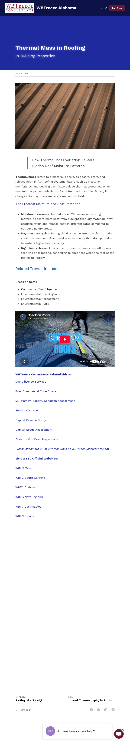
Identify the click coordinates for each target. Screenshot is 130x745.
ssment (69, 400)
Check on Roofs (26, 281)
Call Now (117, 8)
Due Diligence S (26, 381)
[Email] (113, 709)
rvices (42, 381)
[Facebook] (91, 709)
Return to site (25, 710)
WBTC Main (23, 468)
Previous (22, 697)
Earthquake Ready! (28, 700)
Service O (21, 410)
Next (69, 697)
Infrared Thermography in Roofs (89, 700)
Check (51, 391)
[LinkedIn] (105, 709)
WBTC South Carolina (30, 477)
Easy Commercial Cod (30, 391)
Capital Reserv (25, 420)
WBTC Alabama (26, 487)
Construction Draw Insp (31, 439)
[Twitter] (98, 709)
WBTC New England (29, 497)
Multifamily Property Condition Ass (39, 400)
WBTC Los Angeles (28, 506)
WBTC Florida (24, 516)
